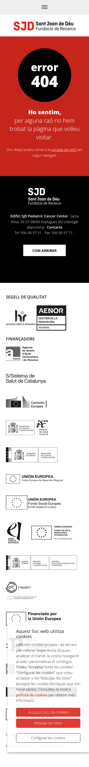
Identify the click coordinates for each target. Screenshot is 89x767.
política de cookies (31, 694)
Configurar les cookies (48, 738)
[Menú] (44, 7)
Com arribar (44, 250)
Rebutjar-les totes (48, 723)
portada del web (63, 149)
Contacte (54, 227)
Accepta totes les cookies (48, 712)
